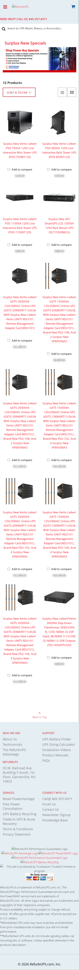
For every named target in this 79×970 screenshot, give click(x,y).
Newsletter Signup (56, 815)
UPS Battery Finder (56, 739)
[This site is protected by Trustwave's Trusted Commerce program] (39, 868)
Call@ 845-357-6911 (57, 799)
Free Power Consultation (12, 806)
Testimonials (12, 744)
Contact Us (50, 809)
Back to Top (40, 717)
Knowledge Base (55, 820)
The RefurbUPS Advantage (14, 752)
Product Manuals (55, 755)
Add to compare (22, 169)
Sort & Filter (17, 92)
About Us (10, 739)
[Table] (71, 92)
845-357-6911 (38, 19)
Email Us (49, 804)
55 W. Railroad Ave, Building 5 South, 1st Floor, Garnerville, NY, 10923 (19, 774)
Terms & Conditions (18, 829)
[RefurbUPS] (26, 6)
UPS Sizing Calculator (58, 744)
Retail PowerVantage (19, 799)
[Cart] (73, 7)
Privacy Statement (16, 834)
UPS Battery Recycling (19, 814)
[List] (62, 92)
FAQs (46, 760)
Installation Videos (56, 750)
